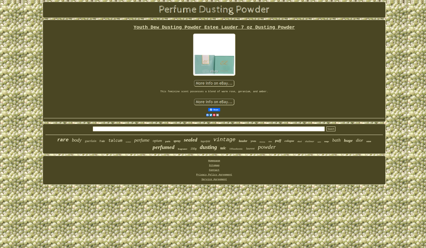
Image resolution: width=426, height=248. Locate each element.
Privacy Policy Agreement (214, 174)
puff (278, 141)
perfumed (164, 147)
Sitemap (214, 165)
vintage (224, 140)
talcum (115, 140)
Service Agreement (214, 179)
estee (368, 141)
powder (267, 147)
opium (157, 140)
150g (194, 148)
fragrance (182, 149)
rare (63, 140)
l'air (102, 141)
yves (253, 141)
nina (270, 141)
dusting (208, 147)
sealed (190, 140)
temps (326, 141)
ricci (300, 141)
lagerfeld (205, 141)
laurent (250, 148)
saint (319, 142)
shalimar (309, 141)
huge (348, 140)
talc (223, 148)
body (77, 140)
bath (336, 140)
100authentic (236, 148)
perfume (141, 140)
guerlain (90, 140)
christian (262, 142)
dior (359, 140)
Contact (214, 170)
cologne (289, 141)
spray (177, 141)
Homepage (214, 160)
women (128, 142)
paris (167, 141)
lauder (243, 141)
